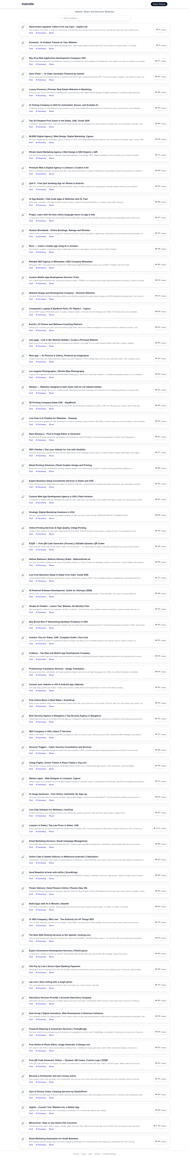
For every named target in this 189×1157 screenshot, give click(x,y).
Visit (31, 33)
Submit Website (159, 4)
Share (51, 33)
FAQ (90, 1154)
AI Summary (41, 33)
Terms (83, 1154)
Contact (97, 1154)
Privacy (76, 1154)
